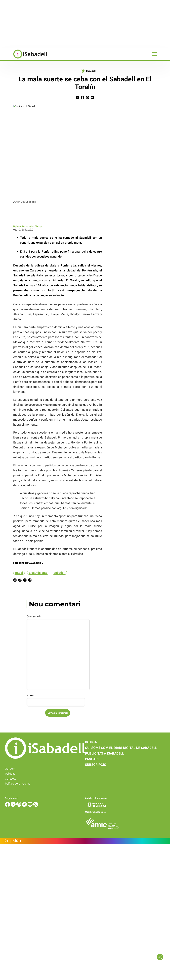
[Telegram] (25, 805)
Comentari (34, 616)
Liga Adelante (38, 572)
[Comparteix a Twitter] (77, 98)
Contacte (10, 778)
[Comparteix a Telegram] (92, 98)
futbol (19, 572)
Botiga (91, 742)
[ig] (19, 805)
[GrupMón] (85, 841)
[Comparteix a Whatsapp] (87, 98)
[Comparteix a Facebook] (82, 98)
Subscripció (95, 765)
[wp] (35, 805)
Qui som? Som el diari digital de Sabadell (121, 748)
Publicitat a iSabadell (104, 753)
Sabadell (91, 71)
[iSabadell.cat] (23, 59)
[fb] (8, 805)
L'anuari (92, 759)
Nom (31, 695)
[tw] (13, 805)
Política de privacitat (17, 783)
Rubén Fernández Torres (28, 226)
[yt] (30, 805)
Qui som (10, 768)
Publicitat (10, 773)
